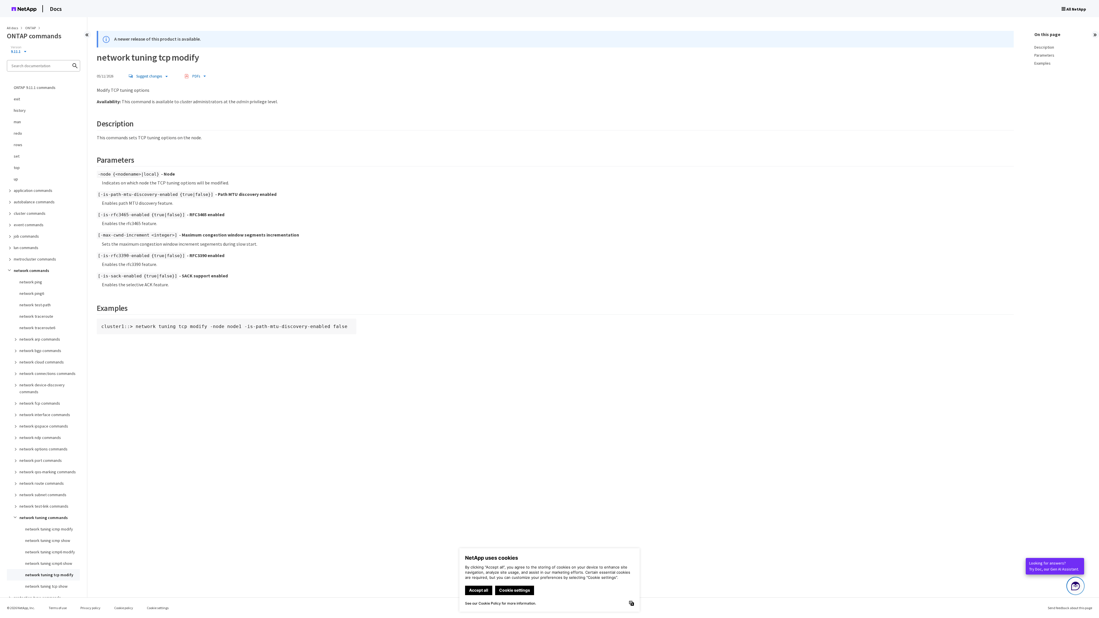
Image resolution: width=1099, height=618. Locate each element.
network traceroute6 (37, 327)
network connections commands (47, 373)
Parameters (1044, 55)
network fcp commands (39, 403)
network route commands (41, 483)
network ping (30, 282)
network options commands (43, 449)
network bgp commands (40, 350)
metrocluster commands (35, 259)
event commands (29, 224)
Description (1044, 47)
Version (16, 47)
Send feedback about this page (1070, 608)
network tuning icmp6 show (48, 563)
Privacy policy (90, 608)
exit (17, 99)
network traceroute (36, 316)
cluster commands (30, 213)
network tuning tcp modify (49, 574)
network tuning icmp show (47, 540)
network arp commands (39, 339)
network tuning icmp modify (49, 529)
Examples (1042, 63)
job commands (26, 236)
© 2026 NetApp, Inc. (21, 608)
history (20, 110)
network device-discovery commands (42, 388)
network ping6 (31, 293)
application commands (33, 190)
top (17, 167)
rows (18, 144)
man (17, 121)
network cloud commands (41, 362)
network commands (31, 270)
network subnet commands (42, 494)
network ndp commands (40, 437)
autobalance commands (34, 201)
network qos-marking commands (47, 471)
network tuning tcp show (46, 586)
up (16, 179)
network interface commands (44, 414)
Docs (56, 8)
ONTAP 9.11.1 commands (35, 87)
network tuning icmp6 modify (50, 552)
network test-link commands (43, 506)
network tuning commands (43, 517)
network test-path (35, 304)
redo (18, 133)
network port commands (40, 460)
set (16, 156)
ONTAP (30, 28)
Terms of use (58, 608)
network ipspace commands (43, 426)
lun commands (26, 247)
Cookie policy (123, 608)
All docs (12, 28)
